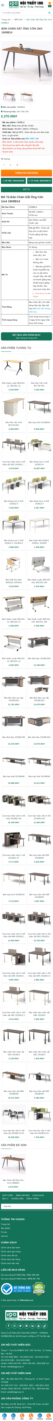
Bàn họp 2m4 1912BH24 (39, 422)
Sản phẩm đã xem (13, 1145)
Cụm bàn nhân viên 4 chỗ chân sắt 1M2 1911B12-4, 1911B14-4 (13, 464)
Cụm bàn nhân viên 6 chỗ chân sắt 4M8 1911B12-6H (13, 936)
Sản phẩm (5, 1228)
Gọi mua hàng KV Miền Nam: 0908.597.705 (20, 1279)
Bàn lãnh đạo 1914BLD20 (39, 658)
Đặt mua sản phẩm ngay (26, 336)
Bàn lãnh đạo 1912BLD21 (39, 737)
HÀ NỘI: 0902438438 (14, 181)
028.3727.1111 (11, 1385)
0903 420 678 (14, 1363)
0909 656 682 (43, 1389)
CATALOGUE (38, 1195)
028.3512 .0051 (27, 1385)
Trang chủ (5, 1224)
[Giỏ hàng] (50, 6)
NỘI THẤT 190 (32, 139)
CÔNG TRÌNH (32, 1199)
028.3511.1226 (42, 1385)
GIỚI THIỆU (7, 1195)
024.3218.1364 (42, 1357)
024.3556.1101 (26, 1357)
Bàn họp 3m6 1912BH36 (39, 776)
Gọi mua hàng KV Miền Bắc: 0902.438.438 (20, 1275)
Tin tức (4, 1232)
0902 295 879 (14, 1389)
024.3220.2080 (23, 1360)
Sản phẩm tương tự (16, 347)
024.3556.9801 (11, 1357)
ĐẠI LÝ (5, 1199)
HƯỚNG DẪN (17, 1199)
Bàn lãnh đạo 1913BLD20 (13, 737)
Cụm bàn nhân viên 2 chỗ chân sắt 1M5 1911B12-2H (13, 976)
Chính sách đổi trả (9, 1255)
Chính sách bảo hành (10, 1247)
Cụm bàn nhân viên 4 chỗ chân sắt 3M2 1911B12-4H (39, 936)
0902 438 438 (29, 1363)
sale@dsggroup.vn (15, 1367)
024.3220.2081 (7, 1360)
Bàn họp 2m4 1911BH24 (13, 894)
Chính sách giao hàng (11, 1251)
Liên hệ (4, 1236)
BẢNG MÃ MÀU (23, 1195)
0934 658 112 (43, 1363)
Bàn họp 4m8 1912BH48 (14, 776)
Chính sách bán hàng (10, 1259)
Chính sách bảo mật (10, 1263)
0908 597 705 (29, 1389)
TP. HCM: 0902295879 (40, 181)
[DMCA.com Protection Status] (38, 1290)
